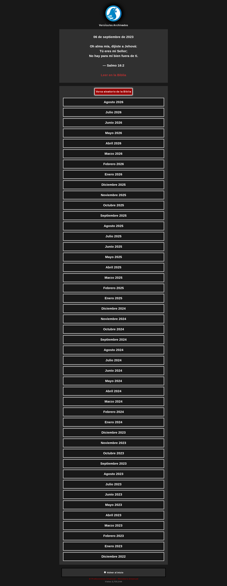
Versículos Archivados (113, 25)
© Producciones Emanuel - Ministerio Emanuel (113, 579)
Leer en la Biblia (113, 75)
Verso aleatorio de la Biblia (113, 91)
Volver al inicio (114, 572)
